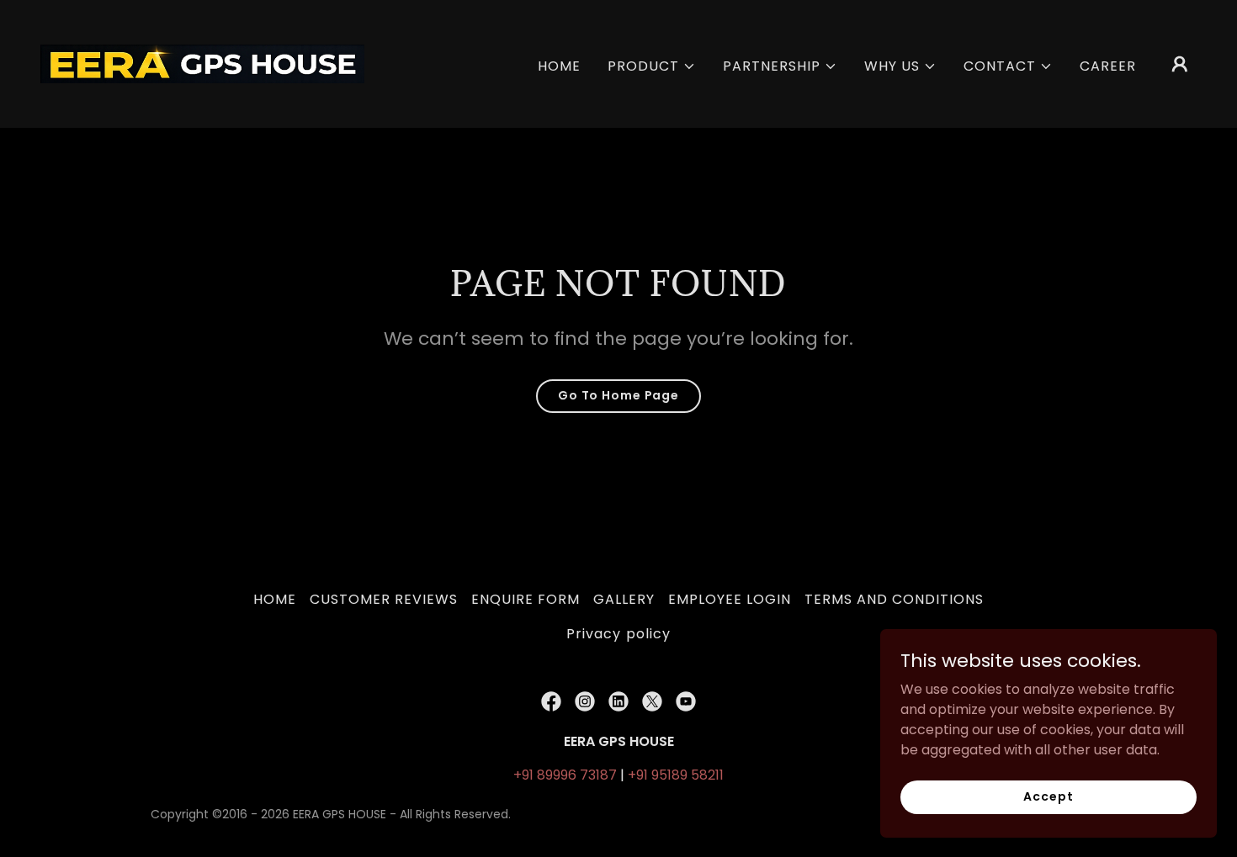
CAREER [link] (1108, 66)
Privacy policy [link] (618, 633)
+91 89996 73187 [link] (565, 775)
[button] (652, 66)
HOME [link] (559, 66)
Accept (1048, 796)
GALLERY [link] (624, 599)
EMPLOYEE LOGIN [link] (729, 599)
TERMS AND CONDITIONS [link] (894, 599)
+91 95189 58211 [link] (676, 775)
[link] (202, 62)
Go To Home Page (618, 395)
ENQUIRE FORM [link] (525, 599)
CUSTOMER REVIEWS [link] (384, 599)
